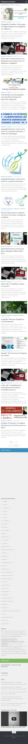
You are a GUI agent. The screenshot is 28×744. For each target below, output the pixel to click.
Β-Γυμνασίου (5, 530)
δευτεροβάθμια (4, 638)
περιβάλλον (18, 651)
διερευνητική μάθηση (12, 642)
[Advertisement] (11, 474)
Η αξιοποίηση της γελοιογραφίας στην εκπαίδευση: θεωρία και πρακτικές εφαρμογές (12, 97)
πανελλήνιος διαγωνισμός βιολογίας (9, 649)
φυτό (25, 653)
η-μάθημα (16, 646)
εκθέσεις (4, 559)
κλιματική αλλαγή (9, 648)
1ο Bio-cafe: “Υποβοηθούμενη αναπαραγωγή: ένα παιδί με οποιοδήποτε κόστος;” (11, 387)
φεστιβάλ (4, 620)
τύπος (3, 614)
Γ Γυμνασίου (5, 540)
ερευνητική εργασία (7, 572)
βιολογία (11, 633)
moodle (7, 631)
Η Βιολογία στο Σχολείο (8, 2)
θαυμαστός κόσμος (18, 315)
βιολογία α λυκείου (18, 632)
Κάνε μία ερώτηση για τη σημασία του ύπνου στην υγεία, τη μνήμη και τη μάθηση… (13, 215)
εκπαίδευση (20, 644)
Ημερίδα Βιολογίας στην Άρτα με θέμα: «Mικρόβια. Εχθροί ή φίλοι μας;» (12, 251)
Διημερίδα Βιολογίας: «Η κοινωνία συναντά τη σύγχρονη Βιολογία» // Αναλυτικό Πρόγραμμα (13, 131)
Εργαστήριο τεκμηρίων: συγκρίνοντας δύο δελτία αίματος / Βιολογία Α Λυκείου (12, 698)
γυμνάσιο (13, 636)
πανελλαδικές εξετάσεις (7, 651)
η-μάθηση (19, 646)
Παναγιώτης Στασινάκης (8, 682)
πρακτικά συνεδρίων (7, 601)
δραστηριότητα (10, 644)
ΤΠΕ (13, 631)
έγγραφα (4, 556)
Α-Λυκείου (4, 524)
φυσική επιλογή (20, 653)
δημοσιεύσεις (5, 546)
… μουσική (4, 511)
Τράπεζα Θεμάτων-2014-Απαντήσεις (11, 610)
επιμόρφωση (5, 569)
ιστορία (4, 582)
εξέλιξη (4, 565)
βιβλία (3, 533)
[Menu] (26, 1)
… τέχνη (4, 517)
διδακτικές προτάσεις (7, 208)
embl (4, 631)
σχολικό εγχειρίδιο (12, 653)
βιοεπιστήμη (5, 536)
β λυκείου (24, 634)
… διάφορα (4, 501)
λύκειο (16, 648)
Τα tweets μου (4, 675)
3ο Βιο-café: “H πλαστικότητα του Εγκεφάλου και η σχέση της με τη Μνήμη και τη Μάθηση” (12, 61)
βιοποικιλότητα (18, 634)
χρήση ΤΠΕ (5, 623)
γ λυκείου (8, 636)
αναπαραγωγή (22, 631)
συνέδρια (4, 607)
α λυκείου (16, 631)
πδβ (14, 651)
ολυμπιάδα (4, 588)
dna (2, 631)
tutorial (11, 631)
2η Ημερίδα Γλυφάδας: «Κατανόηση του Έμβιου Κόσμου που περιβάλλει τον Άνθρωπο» (13, 26)
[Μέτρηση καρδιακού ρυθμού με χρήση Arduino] (14, 718)
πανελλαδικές (5, 591)
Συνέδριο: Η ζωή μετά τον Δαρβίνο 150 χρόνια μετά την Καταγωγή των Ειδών (13, 425)
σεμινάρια (4, 604)
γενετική (3, 636)
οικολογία (20, 648)
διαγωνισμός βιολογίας (12, 638)
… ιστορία (4, 504)
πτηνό (6, 653)
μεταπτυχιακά (5, 585)
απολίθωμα (3, 632)
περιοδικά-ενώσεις (6, 598)
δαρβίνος (19, 636)
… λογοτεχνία (5, 508)
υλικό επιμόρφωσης (7, 617)
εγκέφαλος (16, 644)
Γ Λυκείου (4, 543)
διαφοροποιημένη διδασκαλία (9, 640)
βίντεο (7, 633)
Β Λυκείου (4, 527)
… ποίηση (4, 514)
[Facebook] (26, 450)
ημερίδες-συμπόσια (6, 22)
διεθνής (4, 553)
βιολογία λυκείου (10, 634)
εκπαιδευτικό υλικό (7, 562)
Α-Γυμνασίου (5, 520)
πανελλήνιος (5, 594)
